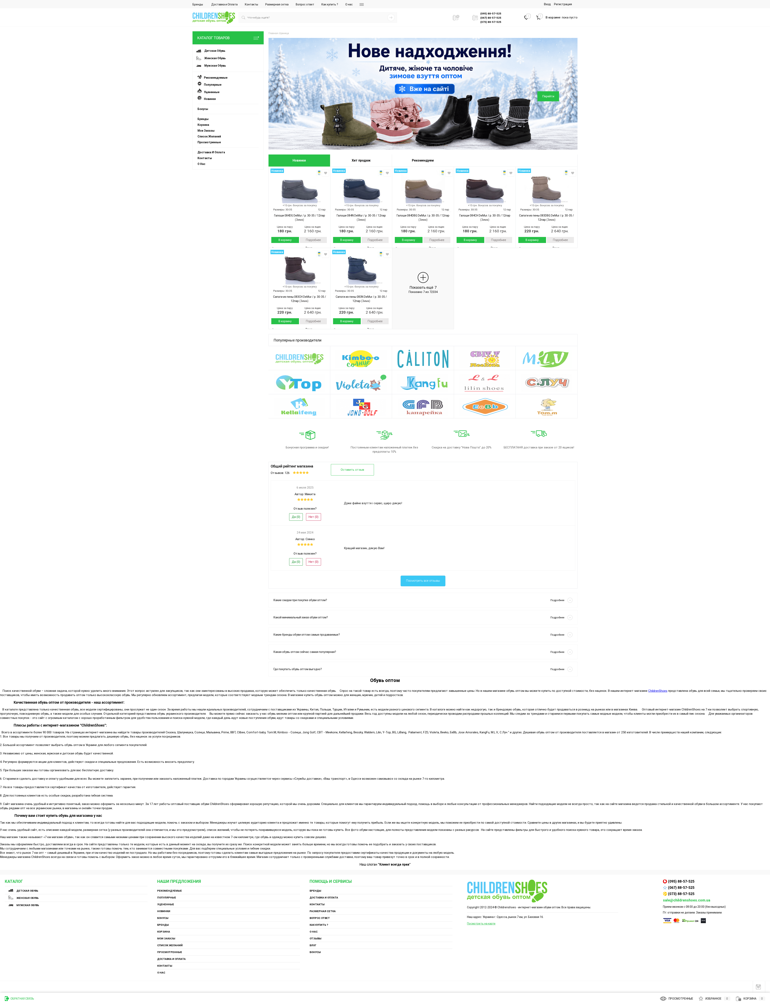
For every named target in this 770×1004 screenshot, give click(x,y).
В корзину (285, 240)
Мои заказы (206, 130)
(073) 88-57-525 (681, 894)
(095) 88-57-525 (681, 881)
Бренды (197, 4)
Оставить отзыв (352, 470)
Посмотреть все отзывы (423, 580)
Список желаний (209, 136)
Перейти (548, 96)
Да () (296, 517)
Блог (313, 945)
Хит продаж (361, 160)
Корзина (203, 124)
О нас (349, 4)
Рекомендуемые (214, 77)
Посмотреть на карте (481, 923)
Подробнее (313, 240)
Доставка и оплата (211, 152)
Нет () (313, 517)
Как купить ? (329, 4)
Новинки (209, 99)
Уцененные (210, 92)
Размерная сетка (277, 4)
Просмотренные (209, 142)
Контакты (251, 4)
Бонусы (203, 109)
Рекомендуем (423, 160)
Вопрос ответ (305, 4)
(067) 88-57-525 (681, 887)
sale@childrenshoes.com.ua (686, 900)
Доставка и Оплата (224, 4)
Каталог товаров (213, 38)
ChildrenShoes (657, 691)
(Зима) (299, 219)
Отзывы (315, 938)
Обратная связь (22, 998)
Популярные (211, 84)
